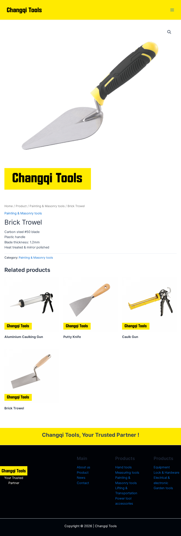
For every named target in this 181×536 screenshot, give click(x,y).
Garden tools (163, 488)
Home (8, 206)
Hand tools (123, 467)
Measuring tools (127, 473)
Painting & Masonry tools (47, 206)
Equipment (162, 467)
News (81, 478)
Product (21, 206)
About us (83, 467)
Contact (83, 483)
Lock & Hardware (166, 473)
